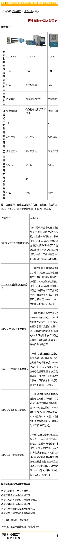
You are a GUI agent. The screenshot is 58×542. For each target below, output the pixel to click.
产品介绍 (17, 3)
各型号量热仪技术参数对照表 (15, 495)
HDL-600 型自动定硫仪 (12, 455)
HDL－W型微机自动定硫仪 (15, 369)
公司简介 (9, 3)
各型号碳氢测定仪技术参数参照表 (18, 509)
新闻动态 (28, 11)
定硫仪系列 (50, 3)
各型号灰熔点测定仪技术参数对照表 (19, 500)
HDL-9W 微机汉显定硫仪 (13, 410)
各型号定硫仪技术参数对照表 (15, 491)
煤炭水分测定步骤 (20, 520)
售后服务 (41, 3)
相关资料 (33, 3)
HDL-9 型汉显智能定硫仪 (14, 329)
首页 (3, 3)
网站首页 (16, 11)
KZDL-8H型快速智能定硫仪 (15, 243)
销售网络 (25, 3)
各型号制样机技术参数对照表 (15, 504)
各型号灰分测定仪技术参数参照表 (18, 513)
